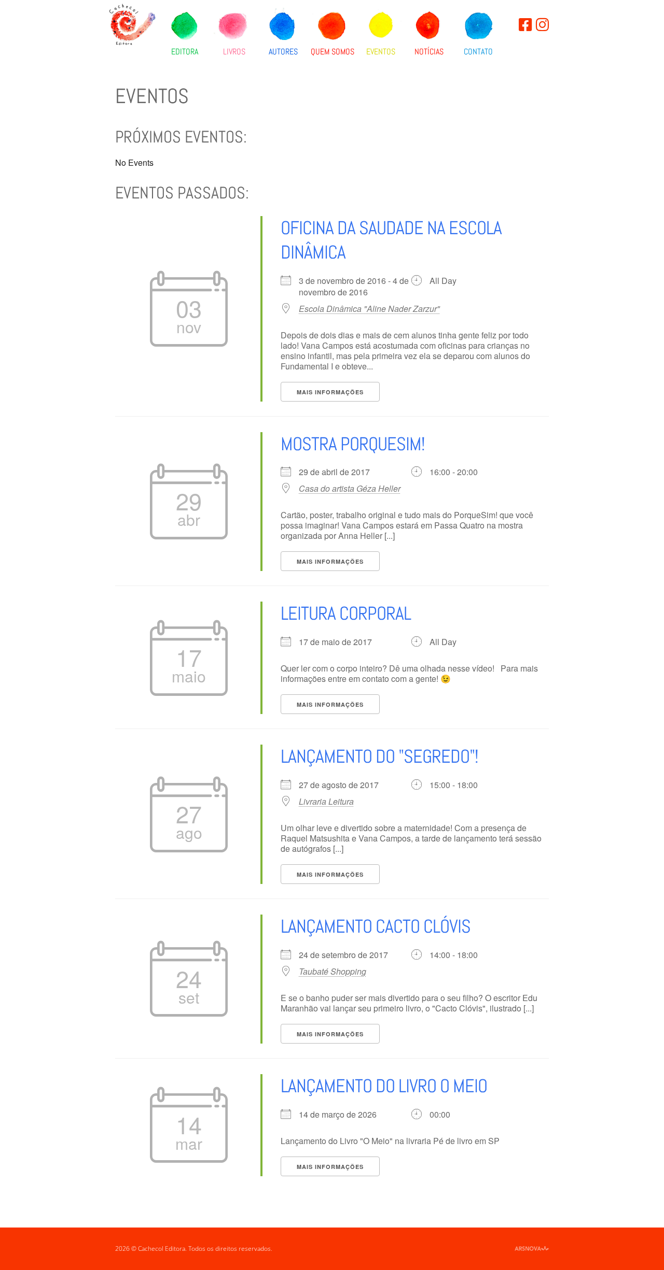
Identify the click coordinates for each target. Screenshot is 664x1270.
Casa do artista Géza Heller (349, 488)
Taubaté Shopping (332, 971)
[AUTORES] (283, 26)
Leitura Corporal (346, 613)
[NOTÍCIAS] (428, 26)
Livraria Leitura (326, 801)
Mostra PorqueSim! (353, 444)
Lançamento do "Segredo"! (379, 756)
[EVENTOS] (380, 26)
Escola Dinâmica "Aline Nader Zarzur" (369, 309)
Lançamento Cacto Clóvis (376, 926)
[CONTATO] (478, 26)
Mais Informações (330, 392)
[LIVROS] (234, 26)
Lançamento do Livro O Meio (384, 1086)
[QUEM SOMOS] (332, 26)
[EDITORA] (185, 26)
